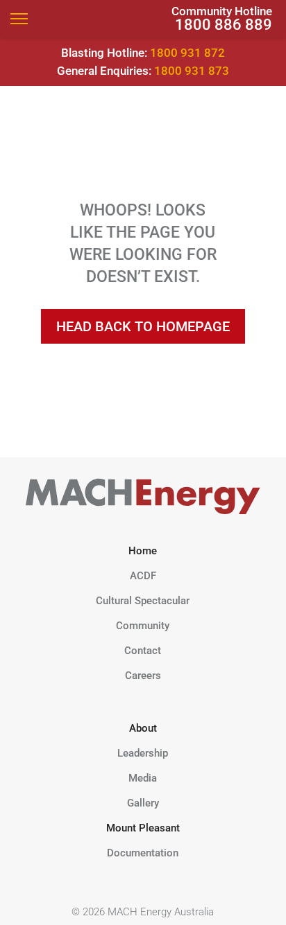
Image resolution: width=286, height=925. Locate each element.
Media (142, 778)
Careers (143, 675)
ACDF (143, 576)
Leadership (142, 753)
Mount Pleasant (143, 828)
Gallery (143, 803)
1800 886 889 (223, 24)
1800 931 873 (191, 71)
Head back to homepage (143, 326)
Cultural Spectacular (143, 600)
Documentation (142, 853)
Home (142, 551)
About (143, 728)
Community (142, 625)
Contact (142, 650)
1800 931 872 (187, 53)
